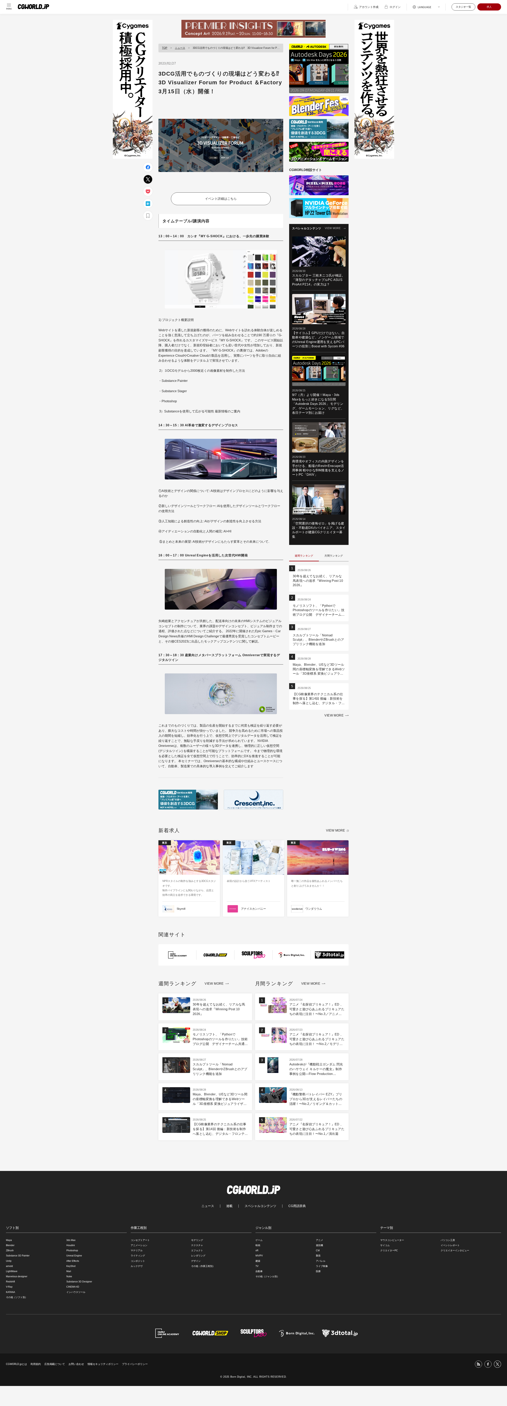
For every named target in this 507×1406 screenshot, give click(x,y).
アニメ (319, 1240)
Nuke (69, 1276)
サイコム (385, 1245)
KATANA (10, 1292)
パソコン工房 (448, 1240)
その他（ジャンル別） (267, 1276)
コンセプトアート (140, 1240)
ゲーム (259, 1240)
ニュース (180, 47)
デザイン (196, 1261)
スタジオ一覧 (463, 6)
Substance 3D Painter (18, 1255)
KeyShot (70, 1266)
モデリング (197, 1240)
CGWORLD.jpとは (16, 1364)
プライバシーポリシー (135, 1364)
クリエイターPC (389, 1250)
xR (256, 1250)
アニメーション (139, 1245)
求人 (489, 6)
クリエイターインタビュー (455, 1250)
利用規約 (35, 1364)
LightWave (11, 1271)
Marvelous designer (16, 1276)
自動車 (259, 1271)
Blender (10, 1245)
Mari (68, 1271)
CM (318, 1250)
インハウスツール (75, 1292)
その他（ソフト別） (16, 1297)
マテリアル (137, 1250)
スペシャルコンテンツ (260, 1206)
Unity (8, 1261)
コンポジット (138, 1261)
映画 (257, 1245)
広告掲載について (54, 1364)
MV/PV (259, 1255)
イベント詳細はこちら (221, 198)
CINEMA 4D (72, 1286)
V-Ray (9, 1286)
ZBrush (10, 1250)
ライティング (138, 1255)
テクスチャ (197, 1245)
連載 (229, 1206)
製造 (318, 1255)
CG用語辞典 (297, 1206)
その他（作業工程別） (203, 1266)
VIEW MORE (333, 228)
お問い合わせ (76, 1364)
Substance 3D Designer (79, 1281)
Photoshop (72, 1250)
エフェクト (197, 1250)
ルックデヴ (137, 1266)
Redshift (10, 1281)
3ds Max (70, 1240)
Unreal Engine (74, 1255)
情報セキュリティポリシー (103, 1364)
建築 (257, 1261)
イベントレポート (450, 1245)
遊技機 (319, 1245)
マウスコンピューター (392, 1240)
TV (256, 1266)
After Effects (72, 1261)
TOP (164, 47)
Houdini (70, 1245)
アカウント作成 (368, 7)
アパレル (320, 1261)
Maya (9, 1240)
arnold (9, 1266)
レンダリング (198, 1255)
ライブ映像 (322, 1266)
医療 (318, 1271)
